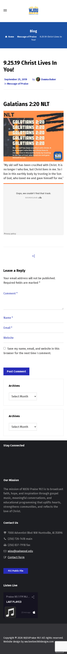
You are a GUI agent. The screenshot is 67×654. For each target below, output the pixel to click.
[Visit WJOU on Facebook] (12, 456)
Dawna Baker (48, 79)
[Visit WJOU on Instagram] (5, 456)
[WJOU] (33, 10)
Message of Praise (17, 83)
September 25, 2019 (15, 79)
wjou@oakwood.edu (20, 551)
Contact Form (16, 557)
